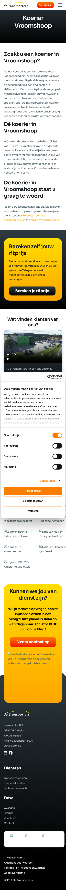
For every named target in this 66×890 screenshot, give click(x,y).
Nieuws (8, 813)
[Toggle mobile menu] (60, 5)
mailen (21, 220)
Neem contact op (32, 641)
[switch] (57, 445)
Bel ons (47, 5)
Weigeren (33, 510)
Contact (9, 823)
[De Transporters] (16, 5)
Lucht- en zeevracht (16, 788)
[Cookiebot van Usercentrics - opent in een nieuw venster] (47, 377)
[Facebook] (11, 753)
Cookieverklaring (14, 872)
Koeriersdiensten (14, 783)
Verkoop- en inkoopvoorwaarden (24, 867)
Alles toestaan (33, 490)
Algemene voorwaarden (18, 862)
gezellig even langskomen (45, 220)
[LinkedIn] (5, 753)
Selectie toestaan (33, 500)
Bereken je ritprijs (32, 290)
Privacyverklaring (14, 857)
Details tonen (48, 480)
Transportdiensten (15, 778)
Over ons (9, 807)
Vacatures (10, 818)
